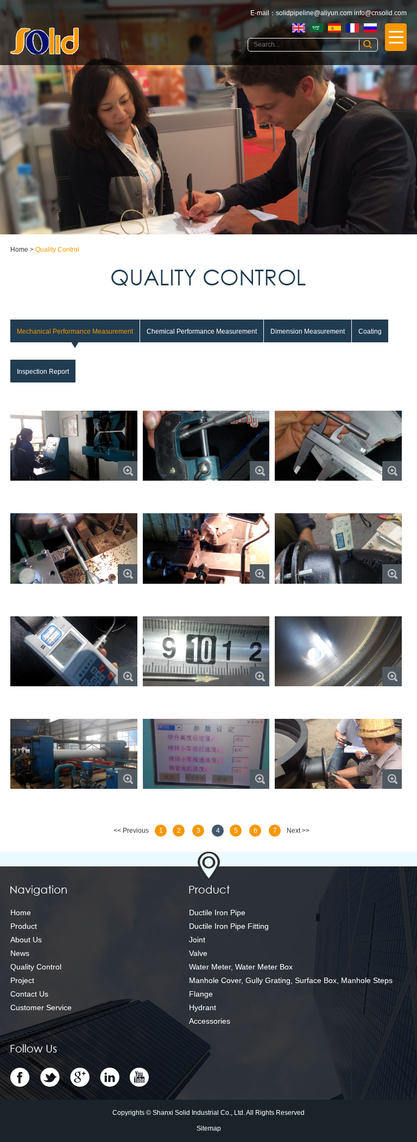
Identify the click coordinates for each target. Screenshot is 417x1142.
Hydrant (202, 1007)
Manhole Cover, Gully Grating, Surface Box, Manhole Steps (291, 980)
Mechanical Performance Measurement (75, 331)
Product (23, 926)
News (19, 953)
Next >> (298, 830)
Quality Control (57, 249)
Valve (198, 953)
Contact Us (29, 994)
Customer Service (41, 1007)
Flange (201, 994)
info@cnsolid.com (380, 13)
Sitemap (209, 1128)
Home (19, 249)
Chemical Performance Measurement (202, 331)
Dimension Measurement (307, 331)
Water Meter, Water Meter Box (241, 966)
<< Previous (131, 830)
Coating (370, 331)
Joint (197, 939)
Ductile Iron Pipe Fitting (229, 926)
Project (22, 980)
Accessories (209, 1021)
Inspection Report (43, 371)
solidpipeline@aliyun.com (314, 13)
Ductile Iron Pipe (217, 912)
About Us (26, 939)
